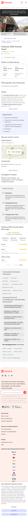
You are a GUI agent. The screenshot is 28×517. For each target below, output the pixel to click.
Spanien (9, 41)
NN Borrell (5, 281)
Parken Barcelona (16, 41)
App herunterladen (21, 34)
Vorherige (8, 265)
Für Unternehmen (6, 429)
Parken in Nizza (18, 351)
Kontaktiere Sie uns (7, 442)
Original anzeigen (5, 257)
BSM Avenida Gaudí (7, 42)
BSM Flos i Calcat (17, 290)
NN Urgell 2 (14, 278)
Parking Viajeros (6, 290)
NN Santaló (5, 278)
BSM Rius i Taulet (6, 293)
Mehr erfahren (13, 109)
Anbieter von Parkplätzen (8, 431)
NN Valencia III (14, 281)
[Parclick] (6, 2)
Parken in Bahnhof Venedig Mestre (11, 357)
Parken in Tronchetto (7, 354)
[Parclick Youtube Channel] (12, 375)
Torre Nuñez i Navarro (17, 284)
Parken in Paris (18, 348)
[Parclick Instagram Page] (2, 375)
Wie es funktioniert (6, 418)
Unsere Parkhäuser (6, 421)
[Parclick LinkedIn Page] (5, 375)
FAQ (2, 445)
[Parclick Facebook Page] (8, 375)
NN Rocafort (5, 284)
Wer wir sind (4, 416)
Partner (3, 434)
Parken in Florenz (7, 351)
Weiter (21, 265)
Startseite (3, 41)
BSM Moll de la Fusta (7, 287)
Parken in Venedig (7, 348)
